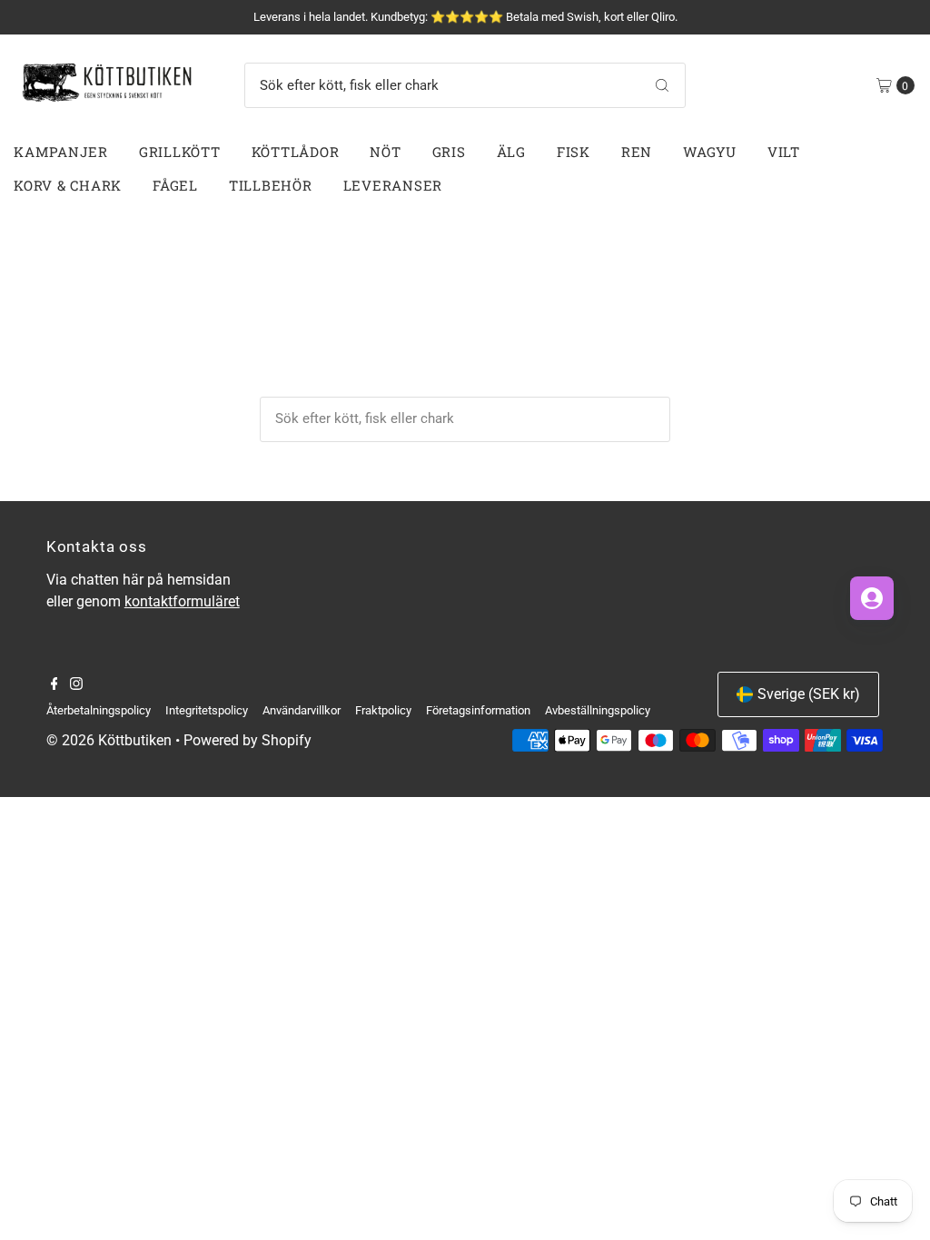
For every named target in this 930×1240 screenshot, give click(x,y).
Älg (511, 152)
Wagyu (710, 152)
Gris (449, 152)
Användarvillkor (301, 710)
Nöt (385, 152)
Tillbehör (270, 185)
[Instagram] (76, 685)
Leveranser (393, 185)
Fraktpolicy (383, 710)
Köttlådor (296, 152)
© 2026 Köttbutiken (109, 740)
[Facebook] (54, 685)
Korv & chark (68, 185)
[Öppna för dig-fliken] (872, 598)
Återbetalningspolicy (98, 710)
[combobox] (465, 85)
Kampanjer (61, 152)
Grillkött (180, 152)
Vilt (783, 152)
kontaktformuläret (182, 601)
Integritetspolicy (206, 710)
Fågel (175, 185)
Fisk (573, 152)
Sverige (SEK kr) (808, 694)
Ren (636, 152)
